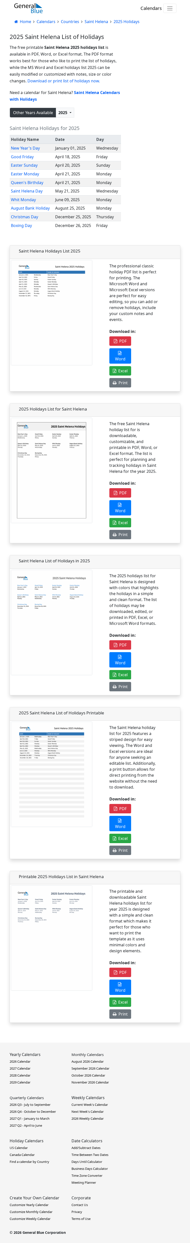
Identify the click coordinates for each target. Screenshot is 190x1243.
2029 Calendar (20, 1082)
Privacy (76, 1212)
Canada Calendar (22, 1154)
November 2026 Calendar (90, 1082)
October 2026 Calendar (88, 1075)
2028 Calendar (20, 1075)
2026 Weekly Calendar (87, 1118)
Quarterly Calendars (27, 1097)
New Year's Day (25, 148)
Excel (122, 371)
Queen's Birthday (27, 182)
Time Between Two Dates (89, 1154)
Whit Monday (23, 199)
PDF (122, 341)
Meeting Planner (83, 1182)
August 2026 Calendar (87, 1061)
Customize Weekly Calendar (30, 1218)
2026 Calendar (20, 1061)
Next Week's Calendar (87, 1111)
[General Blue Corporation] (28, 8)
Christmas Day (24, 217)
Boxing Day (21, 225)
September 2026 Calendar (90, 1068)
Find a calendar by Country (29, 1161)
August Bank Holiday (30, 208)
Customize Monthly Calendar (31, 1212)
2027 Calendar (20, 1068)
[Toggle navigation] (169, 8)
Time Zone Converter (86, 1175)
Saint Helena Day (27, 191)
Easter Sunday (24, 165)
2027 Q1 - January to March (29, 1118)
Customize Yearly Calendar (29, 1205)
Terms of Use (81, 1218)
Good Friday (22, 156)
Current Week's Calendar (89, 1104)
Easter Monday (25, 174)
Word (120, 356)
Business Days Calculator (89, 1168)
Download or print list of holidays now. (63, 81)
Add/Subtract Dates (85, 1148)
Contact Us (79, 1205)
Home (25, 21)
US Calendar (19, 1148)
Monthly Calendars (87, 1054)
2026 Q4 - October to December (33, 1111)
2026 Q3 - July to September (30, 1104)
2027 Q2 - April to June (26, 1125)
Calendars (151, 8)
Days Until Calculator (86, 1161)
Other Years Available (33, 112)
